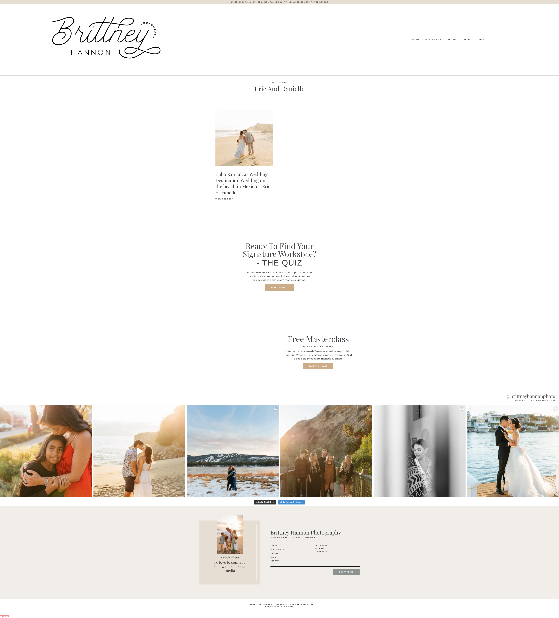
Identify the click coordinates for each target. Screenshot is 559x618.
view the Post (224, 199)
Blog (467, 39)
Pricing (453, 39)
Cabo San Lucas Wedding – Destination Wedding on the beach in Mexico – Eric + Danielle (243, 183)
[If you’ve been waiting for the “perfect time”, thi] (326, 451)
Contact (481, 39)
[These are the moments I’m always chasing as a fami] (46, 451)
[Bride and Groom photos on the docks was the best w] (513, 451)
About (415, 39)
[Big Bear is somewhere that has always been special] (233, 451)
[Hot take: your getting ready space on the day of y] (420, 451)
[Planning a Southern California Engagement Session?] (139, 451)
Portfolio (432, 39)
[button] (280, 2)
